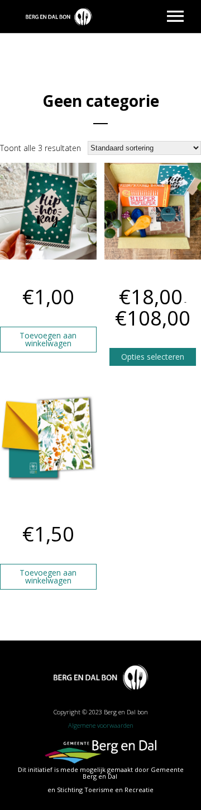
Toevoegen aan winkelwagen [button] (48, 339)
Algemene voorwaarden (100, 725)
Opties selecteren (152, 356)
